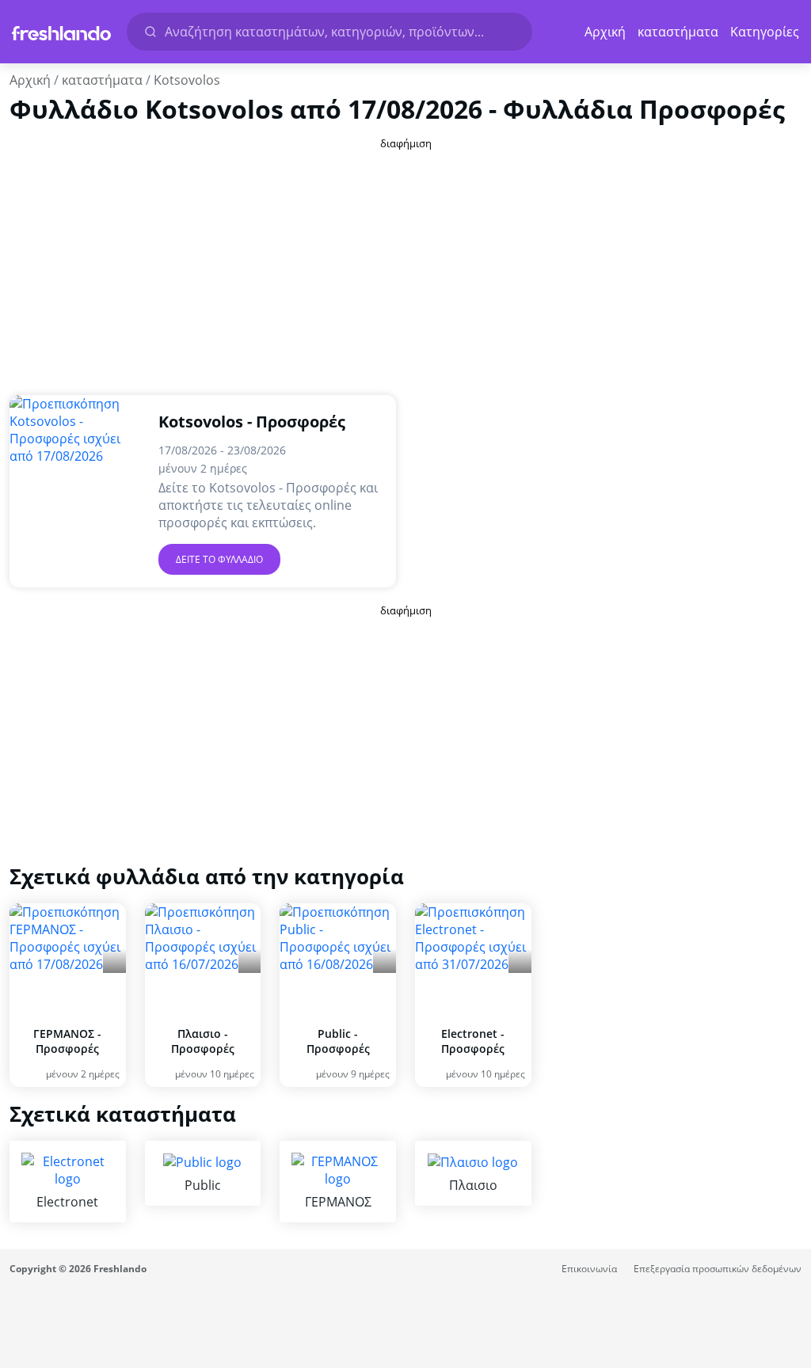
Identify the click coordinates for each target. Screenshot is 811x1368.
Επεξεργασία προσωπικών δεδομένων (717, 1268)
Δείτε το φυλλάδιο (219, 559)
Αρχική (605, 31)
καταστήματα (678, 31)
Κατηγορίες (764, 31)
